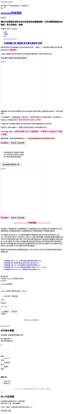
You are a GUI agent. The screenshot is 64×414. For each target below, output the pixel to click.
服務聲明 (48, 389)
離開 (10, 410)
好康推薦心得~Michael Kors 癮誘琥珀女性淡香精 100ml (22, 269)
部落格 (6, 34)
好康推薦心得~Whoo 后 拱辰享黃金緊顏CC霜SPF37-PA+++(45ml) (25, 267)
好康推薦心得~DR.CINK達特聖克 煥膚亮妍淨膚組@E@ (22, 265)
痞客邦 (14, 291)
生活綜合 (14, 28)
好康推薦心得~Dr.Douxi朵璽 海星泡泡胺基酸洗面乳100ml (23, 261)
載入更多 (3, 303)
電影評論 (15, 296)
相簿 (5, 32)
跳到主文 (3, 17)
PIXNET (19, 389)
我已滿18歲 (4, 410)
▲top (2, 299)
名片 (5, 36)
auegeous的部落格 (11, 12)
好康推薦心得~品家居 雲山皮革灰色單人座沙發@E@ (21, 263)
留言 (18, 291)
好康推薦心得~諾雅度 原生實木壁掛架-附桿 (23, 43)
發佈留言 (3, 313)
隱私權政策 (41, 389)
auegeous (3, 280)
